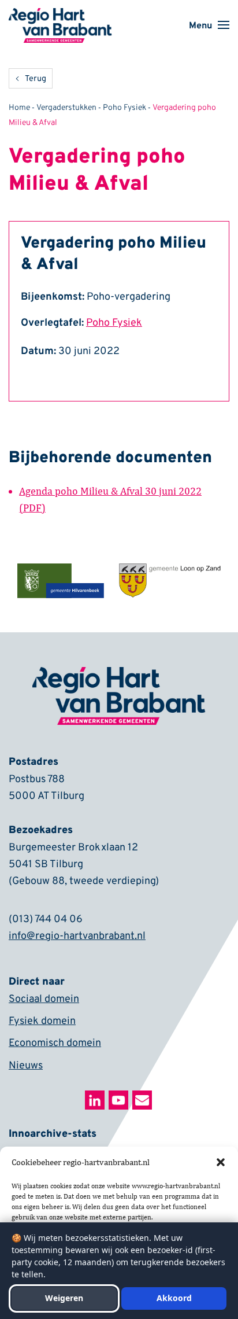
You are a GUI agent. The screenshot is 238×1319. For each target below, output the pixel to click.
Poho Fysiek (124, 108)
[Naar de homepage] (60, 15)
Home (19, 108)
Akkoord (174, 1297)
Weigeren (64, 1297)
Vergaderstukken (66, 108)
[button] (220, 1162)
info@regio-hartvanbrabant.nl (77, 936)
